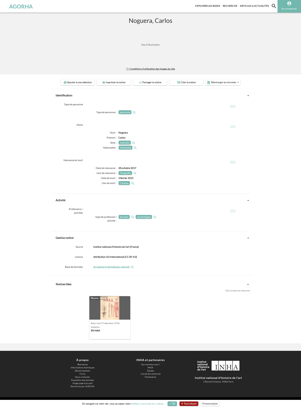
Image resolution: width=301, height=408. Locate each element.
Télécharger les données (223, 82)
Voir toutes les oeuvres (237, 290)
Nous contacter (82, 377)
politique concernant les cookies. (147, 403)
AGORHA (21, 6)
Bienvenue (82, 364)
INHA (150, 367)
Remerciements (82, 370)
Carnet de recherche (151, 374)
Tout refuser (190, 403)
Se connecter (289, 8)
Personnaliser (210, 403)
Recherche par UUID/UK (83, 386)
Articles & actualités (255, 5)
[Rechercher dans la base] (132, 266)
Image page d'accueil (82, 383)
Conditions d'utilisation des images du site (152, 68)
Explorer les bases (208, 5)
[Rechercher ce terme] (134, 112)
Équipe (150, 370)
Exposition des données (82, 380)
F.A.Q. (82, 374)
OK (173, 403)
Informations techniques (83, 367)
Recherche (231, 5)
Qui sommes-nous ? (150, 364)
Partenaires (150, 377)
